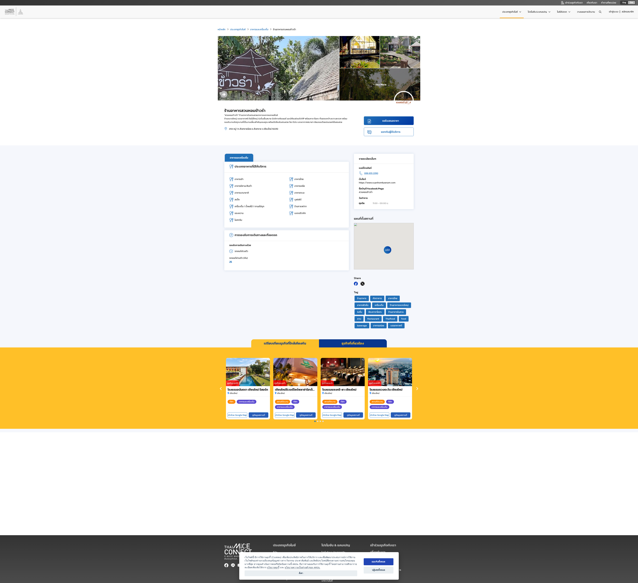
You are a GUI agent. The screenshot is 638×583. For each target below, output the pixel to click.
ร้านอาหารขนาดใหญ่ (399, 305)
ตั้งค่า (301, 573)
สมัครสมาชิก (628, 11)
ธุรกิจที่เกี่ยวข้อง (353, 343)
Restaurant (373, 319)
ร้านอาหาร (361, 298)
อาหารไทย (392, 298)
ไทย (631, 2)
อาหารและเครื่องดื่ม (259, 29)
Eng (624, 2)
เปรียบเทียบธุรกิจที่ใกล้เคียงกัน (285, 343)
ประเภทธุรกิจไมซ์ (238, 29)
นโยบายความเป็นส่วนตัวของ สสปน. (302, 567)
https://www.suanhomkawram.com (377, 182)
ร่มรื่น (359, 312)
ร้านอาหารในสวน (396, 312)
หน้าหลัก (221, 29)
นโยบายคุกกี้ (273, 567)
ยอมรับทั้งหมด (378, 561)
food (403, 319)
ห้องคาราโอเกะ (375, 312)
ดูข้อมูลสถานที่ (258, 415)
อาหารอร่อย (378, 325)
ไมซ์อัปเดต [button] (562, 12)
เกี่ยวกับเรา (592, 2)
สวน (359, 319)
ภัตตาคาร (377, 298)
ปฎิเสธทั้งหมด (378, 570)
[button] (315, 421)
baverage (362, 325)
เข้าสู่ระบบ (613, 11)
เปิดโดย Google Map (237, 415)
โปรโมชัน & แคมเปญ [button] (537, 12)
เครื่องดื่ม (379, 305)
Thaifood (390, 319)
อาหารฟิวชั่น (362, 305)
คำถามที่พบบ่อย (608, 2)
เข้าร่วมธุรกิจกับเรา (383, 545)
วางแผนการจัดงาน (586, 12)
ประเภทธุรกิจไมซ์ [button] (510, 12)
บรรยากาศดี (396, 325)
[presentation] (221, 389)
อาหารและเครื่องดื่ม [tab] (239, 158)
